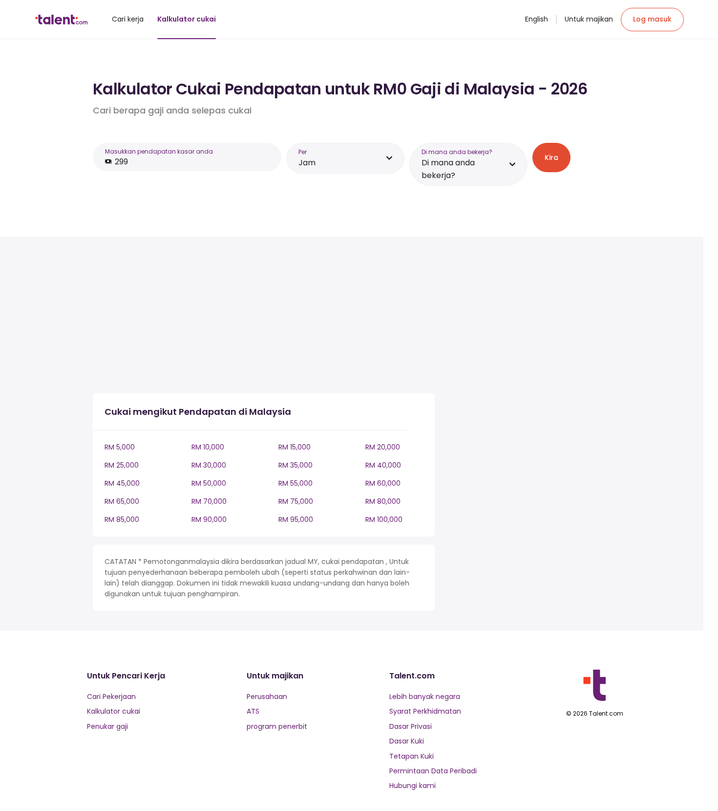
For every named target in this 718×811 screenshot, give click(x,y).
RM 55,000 (295, 483)
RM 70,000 (209, 501)
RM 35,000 (295, 465)
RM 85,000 (122, 519)
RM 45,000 (122, 483)
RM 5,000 (120, 447)
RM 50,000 (208, 483)
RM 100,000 (383, 519)
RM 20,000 (382, 447)
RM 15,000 (294, 447)
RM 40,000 (383, 465)
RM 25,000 (122, 465)
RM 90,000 (209, 519)
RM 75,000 (295, 501)
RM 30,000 (208, 465)
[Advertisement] (264, 316)
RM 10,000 (207, 447)
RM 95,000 (295, 519)
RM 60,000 (383, 483)
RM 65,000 (122, 501)
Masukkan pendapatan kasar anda (159, 151)
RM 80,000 (383, 501)
